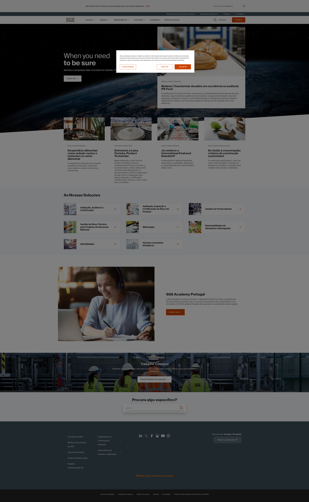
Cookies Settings (128, 67)
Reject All (164, 67)
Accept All (183, 67)
